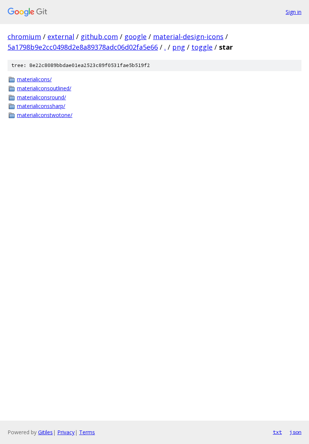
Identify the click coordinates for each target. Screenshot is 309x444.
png (178, 47)
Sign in (293, 11)
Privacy (66, 432)
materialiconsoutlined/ (44, 88)
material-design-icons (188, 36)
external (60, 36)
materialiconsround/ (41, 97)
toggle (202, 47)
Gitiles (45, 432)
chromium (24, 36)
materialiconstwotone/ (44, 115)
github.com (99, 36)
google (135, 36)
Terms (87, 432)
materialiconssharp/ (41, 105)
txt (277, 432)
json (295, 432)
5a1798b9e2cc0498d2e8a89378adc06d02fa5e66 (83, 47)
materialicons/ (34, 79)
